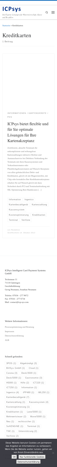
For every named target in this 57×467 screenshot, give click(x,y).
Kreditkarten (14, 412)
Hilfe (25, 383)
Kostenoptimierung (18, 407)
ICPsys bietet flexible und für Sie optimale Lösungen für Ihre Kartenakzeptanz (27, 132)
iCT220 (38, 383)
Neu (10, 421)
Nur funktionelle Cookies (32, 457)
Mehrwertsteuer (16, 417)
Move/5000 (37, 417)
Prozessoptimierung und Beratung (19, 327)
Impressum (9, 331)
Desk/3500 (28, 373)
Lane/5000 (34, 412)
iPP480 (28, 392)
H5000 (11, 383)
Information (29, 387)
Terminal (33, 426)
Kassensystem (38, 402)
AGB (7, 340)
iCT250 (11, 387)
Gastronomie (33, 378)
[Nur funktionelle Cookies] (53, 452)
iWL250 (43, 392)
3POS (11, 363)
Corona (11, 373)
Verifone (12, 436)
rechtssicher (26, 421)
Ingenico (12, 392)
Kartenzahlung (15, 402)
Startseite (6, 25)
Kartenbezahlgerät (17, 397)
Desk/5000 (13, 378)
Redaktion (15, 230)
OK (14, 457)
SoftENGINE (14, 426)
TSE (10, 431)
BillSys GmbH (15, 368)
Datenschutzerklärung (14, 336)
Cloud (33, 368)
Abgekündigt (28, 363)
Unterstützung (28, 431)
